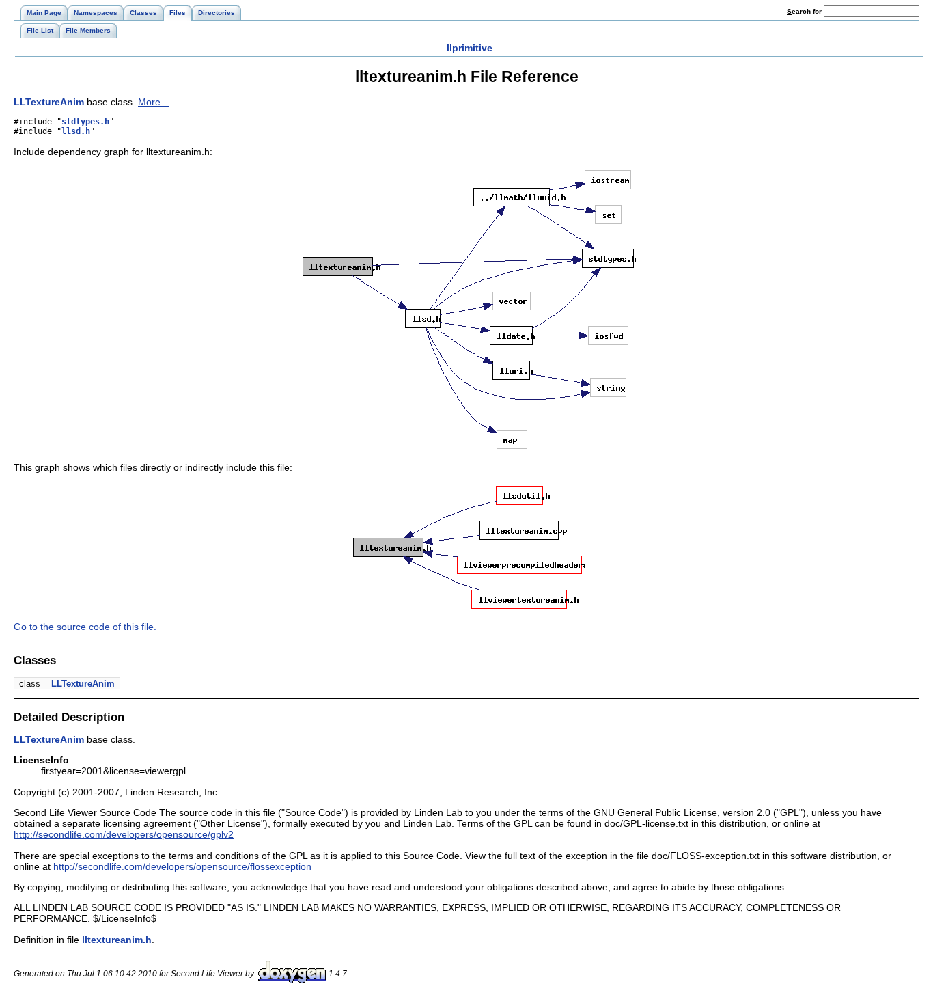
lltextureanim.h (117, 939)
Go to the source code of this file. (85, 626)
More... (153, 101)
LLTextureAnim (49, 101)
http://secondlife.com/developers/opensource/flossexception (182, 866)
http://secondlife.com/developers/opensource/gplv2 (124, 834)
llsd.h (75, 131)
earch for (805, 11)
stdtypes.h (85, 121)
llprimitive (469, 47)
